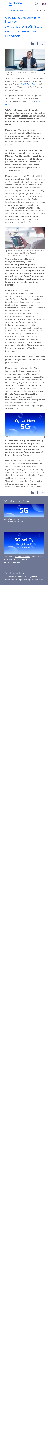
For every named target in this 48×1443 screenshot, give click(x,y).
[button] (32, 43)
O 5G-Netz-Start (28, 84)
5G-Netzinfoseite (22, 556)
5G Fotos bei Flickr (12, 519)
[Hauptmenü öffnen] (4, 4)
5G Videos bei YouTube (14, 521)
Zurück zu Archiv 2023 (14, 10)
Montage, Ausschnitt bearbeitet (16, 255)
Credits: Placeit (29, 253)
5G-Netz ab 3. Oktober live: (16, 576)
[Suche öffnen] (36, 4)
